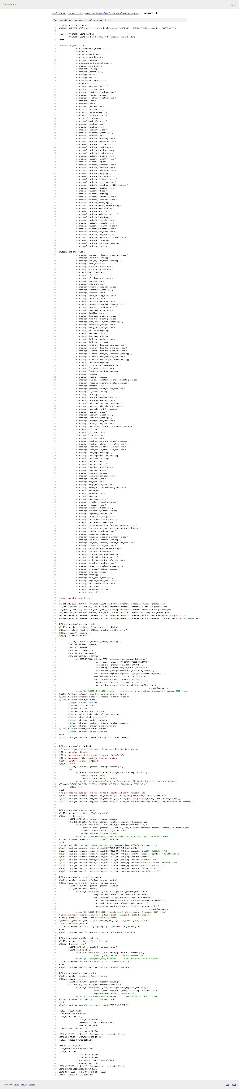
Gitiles (16, 1084)
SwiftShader (75, 13)
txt (227, 1084)
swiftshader (59, 13)
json (234, 1084)
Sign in (233, 4)
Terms (32, 1084)
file (108, 20)
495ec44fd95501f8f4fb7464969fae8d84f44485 (111, 13)
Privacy (24, 1084)
